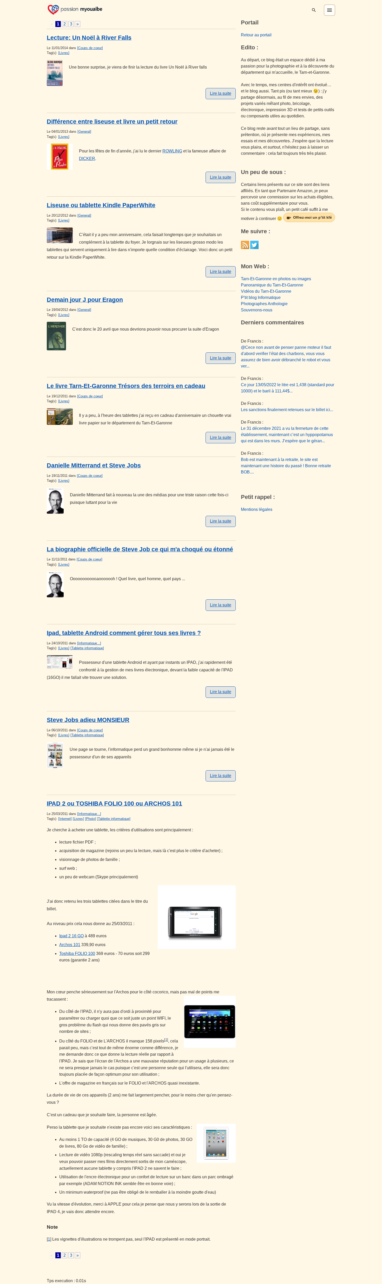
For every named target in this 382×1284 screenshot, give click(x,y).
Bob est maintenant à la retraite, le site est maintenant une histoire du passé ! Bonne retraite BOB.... (286, 465)
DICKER (87, 158)
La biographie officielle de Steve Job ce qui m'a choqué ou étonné (140, 549)
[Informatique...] (89, 643)
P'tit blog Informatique (261, 297)
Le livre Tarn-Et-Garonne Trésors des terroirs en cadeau (126, 386)
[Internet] (65, 819)
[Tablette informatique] (87, 648)
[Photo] (90, 819)
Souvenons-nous (256, 310)
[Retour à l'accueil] (75, 9)
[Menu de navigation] (329, 10)
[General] (84, 131)
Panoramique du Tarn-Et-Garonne (272, 285)
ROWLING (172, 151)
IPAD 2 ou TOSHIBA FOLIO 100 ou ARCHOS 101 (114, 803)
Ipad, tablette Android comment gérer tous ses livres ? (124, 633)
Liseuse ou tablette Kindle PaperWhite (101, 205)
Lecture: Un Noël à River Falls (89, 37)
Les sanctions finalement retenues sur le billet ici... (287, 409)
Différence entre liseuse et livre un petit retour (112, 121)
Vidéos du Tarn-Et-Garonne (266, 291)
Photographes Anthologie (264, 304)
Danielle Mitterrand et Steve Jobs (94, 465)
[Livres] (63, 53)
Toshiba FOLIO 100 (77, 953)
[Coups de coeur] (90, 48)
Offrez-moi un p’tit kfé (312, 217)
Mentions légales (256, 509)
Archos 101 (69, 944)
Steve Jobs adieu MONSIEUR (88, 720)
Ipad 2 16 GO (71, 936)
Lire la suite (220, 93)
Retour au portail (256, 35)
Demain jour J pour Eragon (85, 299)
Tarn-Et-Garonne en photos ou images (276, 279)
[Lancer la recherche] (314, 10)
